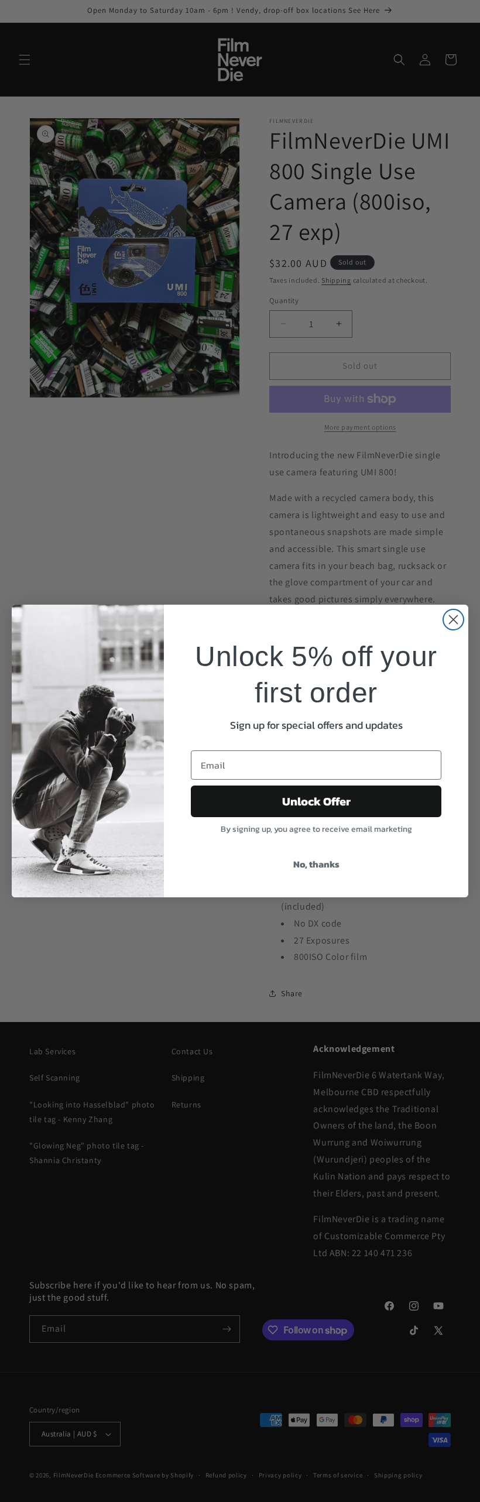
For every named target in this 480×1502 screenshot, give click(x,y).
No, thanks (316, 864)
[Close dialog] (453, 619)
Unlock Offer (316, 801)
